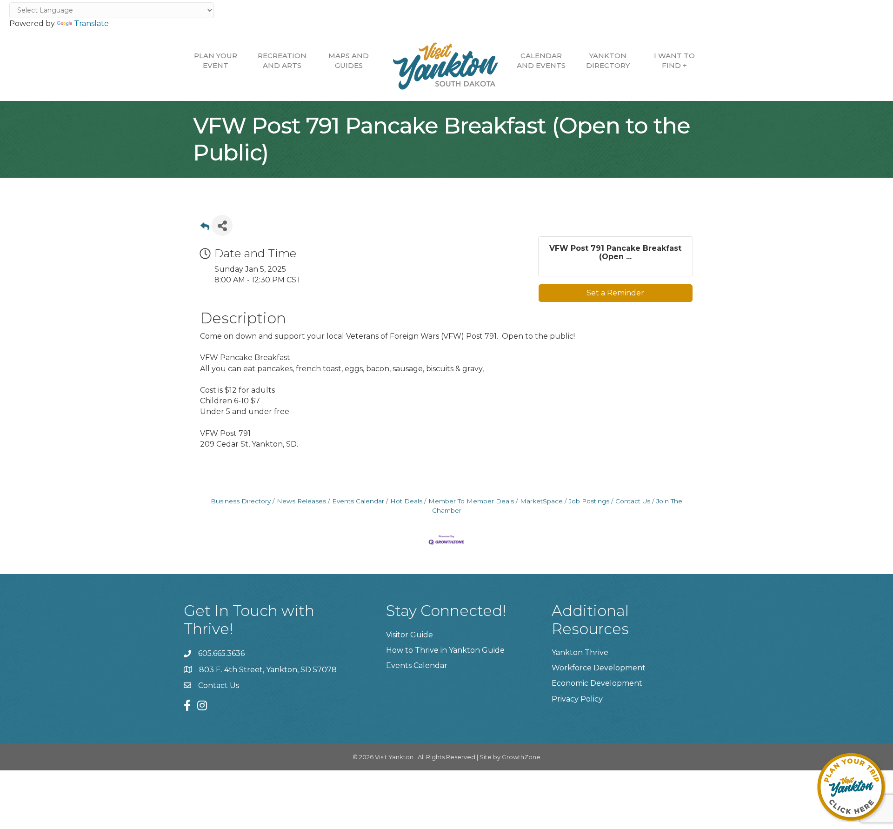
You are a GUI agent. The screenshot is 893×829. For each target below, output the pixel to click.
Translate (91, 23)
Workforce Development (599, 667)
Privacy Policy (577, 699)
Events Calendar (358, 501)
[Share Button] (222, 225)
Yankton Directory (608, 60)
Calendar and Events (541, 60)
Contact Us (632, 501)
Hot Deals (406, 501)
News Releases (301, 501)
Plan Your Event (215, 60)
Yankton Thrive (580, 652)
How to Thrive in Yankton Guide (445, 650)
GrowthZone (521, 757)
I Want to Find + (674, 60)
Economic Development (597, 683)
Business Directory (241, 501)
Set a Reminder (615, 292)
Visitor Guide (409, 634)
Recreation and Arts (282, 60)
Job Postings (589, 501)
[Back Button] (204, 228)
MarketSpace (541, 501)
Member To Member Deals (471, 501)
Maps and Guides (348, 60)
